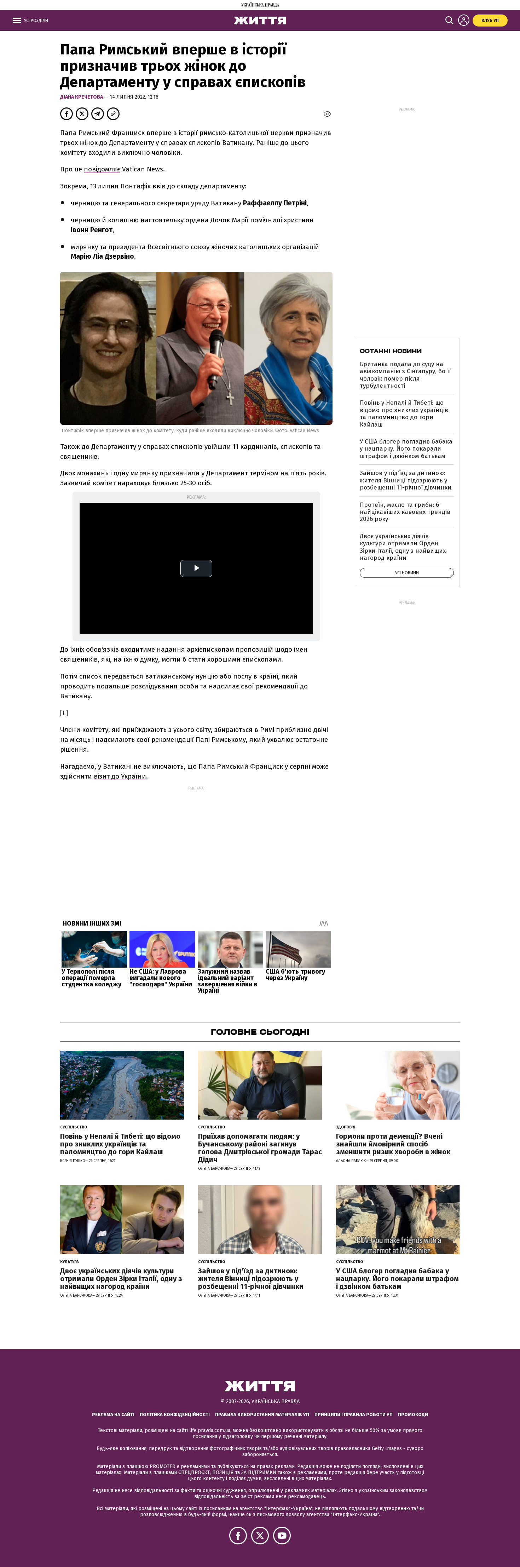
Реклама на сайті (113, 1414)
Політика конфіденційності (175, 1414)
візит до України (120, 776)
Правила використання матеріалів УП (262, 1414)
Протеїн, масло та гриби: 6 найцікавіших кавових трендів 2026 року (405, 512)
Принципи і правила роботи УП (353, 1414)
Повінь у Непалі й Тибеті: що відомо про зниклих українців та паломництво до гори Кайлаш (404, 413)
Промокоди (413, 1414)
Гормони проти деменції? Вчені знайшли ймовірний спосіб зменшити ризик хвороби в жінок (393, 1144)
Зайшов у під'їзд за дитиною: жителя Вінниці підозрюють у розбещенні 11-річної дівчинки (405, 480)
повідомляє (102, 169)
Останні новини (391, 351)
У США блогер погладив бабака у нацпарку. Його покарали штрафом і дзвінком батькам (406, 449)
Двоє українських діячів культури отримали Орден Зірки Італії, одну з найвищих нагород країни (403, 547)
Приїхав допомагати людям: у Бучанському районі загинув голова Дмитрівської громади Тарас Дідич (260, 1148)
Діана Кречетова (82, 97)
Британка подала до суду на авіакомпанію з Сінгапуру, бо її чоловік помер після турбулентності (405, 374)
